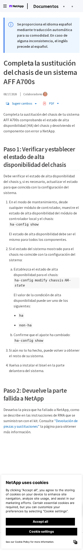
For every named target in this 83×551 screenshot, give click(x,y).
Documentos (46, 6)
